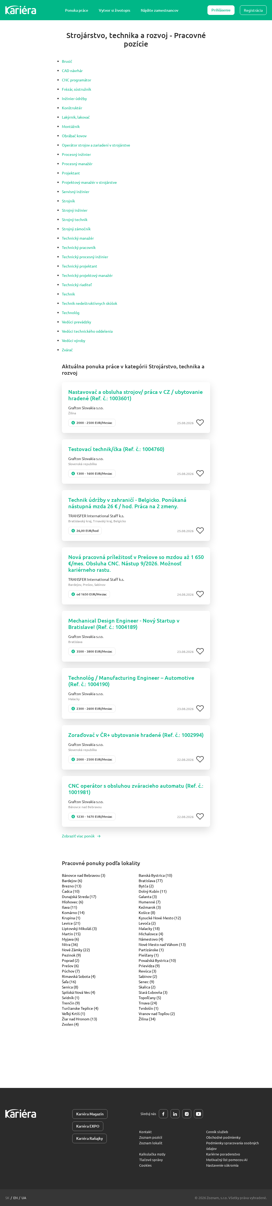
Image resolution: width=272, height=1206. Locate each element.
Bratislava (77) (151, 880)
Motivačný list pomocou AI (227, 1159)
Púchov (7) (71, 971)
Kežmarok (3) (150, 907)
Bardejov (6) (72, 880)
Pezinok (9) (71, 955)
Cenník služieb (217, 1131)
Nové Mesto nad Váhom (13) (162, 944)
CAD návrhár (72, 70)
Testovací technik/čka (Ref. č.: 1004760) (116, 449)
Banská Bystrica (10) (155, 875)
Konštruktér (72, 107)
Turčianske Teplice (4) (80, 1008)
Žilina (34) (147, 1018)
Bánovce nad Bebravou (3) (83, 875)
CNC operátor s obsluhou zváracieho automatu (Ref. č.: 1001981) (135, 788)
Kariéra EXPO (87, 1126)
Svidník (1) (70, 997)
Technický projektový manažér (87, 275)
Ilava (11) (69, 907)
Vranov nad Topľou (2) (157, 1013)
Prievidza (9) (149, 965)
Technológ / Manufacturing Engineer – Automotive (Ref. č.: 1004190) (131, 680)
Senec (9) (146, 981)
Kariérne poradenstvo (223, 1154)
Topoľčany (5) (150, 997)
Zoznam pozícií (150, 1137)
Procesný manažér (77, 163)
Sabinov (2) (148, 976)
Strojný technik (74, 219)
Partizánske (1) (151, 949)
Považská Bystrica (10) (157, 960)
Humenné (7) (150, 901)
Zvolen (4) (70, 1024)
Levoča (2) (147, 923)
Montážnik (71, 126)
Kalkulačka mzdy (152, 1154)
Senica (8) (70, 986)
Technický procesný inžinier (85, 256)
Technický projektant (79, 266)
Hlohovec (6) (72, 901)
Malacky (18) (149, 928)
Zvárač (67, 349)
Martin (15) (71, 933)
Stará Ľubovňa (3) (153, 992)
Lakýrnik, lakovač (76, 117)
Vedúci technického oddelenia (87, 331)
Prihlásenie (221, 9)
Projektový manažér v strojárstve (89, 182)
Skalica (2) (147, 986)
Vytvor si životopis (114, 10)
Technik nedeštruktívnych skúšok (89, 303)
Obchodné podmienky (223, 1137)
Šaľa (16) (69, 981)
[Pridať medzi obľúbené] (200, 423)
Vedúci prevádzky (76, 321)
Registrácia (253, 10)
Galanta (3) (148, 896)
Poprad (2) (70, 960)
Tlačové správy (151, 1159)
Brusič (67, 61)
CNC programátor (76, 79)
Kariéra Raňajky (89, 1138)
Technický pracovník (79, 247)
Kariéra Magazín (90, 1113)
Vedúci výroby (73, 340)
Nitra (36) (70, 944)
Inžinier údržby (74, 98)
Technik (68, 293)
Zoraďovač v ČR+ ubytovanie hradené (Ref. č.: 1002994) (136, 735)
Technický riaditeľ (77, 284)
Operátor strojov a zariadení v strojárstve (96, 145)
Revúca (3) (147, 971)
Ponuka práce (76, 10)
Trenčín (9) (71, 1002)
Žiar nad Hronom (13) (79, 1018)
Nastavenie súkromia (222, 1165)
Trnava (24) (148, 1002)
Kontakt (145, 1131)
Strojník (68, 200)
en (15, 1197)
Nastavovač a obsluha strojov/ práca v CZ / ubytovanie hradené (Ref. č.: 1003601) (135, 395)
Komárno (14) (73, 912)
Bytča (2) (146, 885)
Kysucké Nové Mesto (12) (160, 917)
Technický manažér (78, 238)
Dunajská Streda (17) (79, 896)
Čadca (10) (71, 891)
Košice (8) (147, 912)
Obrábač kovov (74, 135)
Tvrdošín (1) (149, 1008)
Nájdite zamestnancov (159, 10)
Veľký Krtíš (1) (73, 1013)
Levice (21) (71, 923)
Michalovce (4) (151, 933)
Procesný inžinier (76, 154)
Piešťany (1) (149, 955)
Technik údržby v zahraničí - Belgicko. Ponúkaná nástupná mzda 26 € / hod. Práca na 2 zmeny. (127, 502)
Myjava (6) (70, 939)
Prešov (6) (70, 965)
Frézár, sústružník (76, 89)
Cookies (145, 1165)
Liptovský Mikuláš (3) (79, 928)
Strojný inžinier (74, 210)
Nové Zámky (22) (76, 949)
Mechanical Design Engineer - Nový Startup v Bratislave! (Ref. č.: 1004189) (124, 623)
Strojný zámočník (76, 228)
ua (24, 1197)
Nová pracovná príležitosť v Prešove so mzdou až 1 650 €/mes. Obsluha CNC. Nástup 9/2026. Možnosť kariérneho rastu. (136, 563)
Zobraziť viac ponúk (78, 835)
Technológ (70, 312)
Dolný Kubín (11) (153, 891)
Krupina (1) (71, 917)
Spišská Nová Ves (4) (78, 992)
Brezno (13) (72, 885)
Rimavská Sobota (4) (79, 976)
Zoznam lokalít (150, 1143)
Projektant (71, 172)
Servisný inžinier (75, 191)
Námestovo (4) (151, 939)
